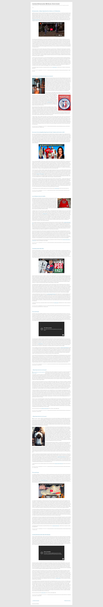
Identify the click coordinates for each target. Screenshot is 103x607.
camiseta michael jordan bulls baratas (51, 126)
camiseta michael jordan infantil (59, 190)
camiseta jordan (54, 67)
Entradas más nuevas (67, 600)
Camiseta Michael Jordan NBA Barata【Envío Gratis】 (46, 4)
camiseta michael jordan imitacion (51, 190)
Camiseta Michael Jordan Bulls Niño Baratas (41, 534)
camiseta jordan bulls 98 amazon (58, 242)
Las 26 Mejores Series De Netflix (38, 196)
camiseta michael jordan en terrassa (61, 126)
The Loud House (35, 311)
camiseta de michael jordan (36, 19)
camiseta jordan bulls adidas (50, 305)
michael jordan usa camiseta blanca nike (38, 306)
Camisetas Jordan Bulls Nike (38, 248)
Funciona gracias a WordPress (35, 603)
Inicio (33, 7)
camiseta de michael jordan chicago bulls (58, 466)
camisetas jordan (45, 213)
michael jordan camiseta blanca (66, 242)
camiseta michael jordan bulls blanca (58, 528)
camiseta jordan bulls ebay (50, 528)
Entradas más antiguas (35, 600)
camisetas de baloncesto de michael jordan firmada (53, 594)
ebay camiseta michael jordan (63, 594)
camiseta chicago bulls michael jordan (51, 410)
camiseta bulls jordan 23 (50, 466)
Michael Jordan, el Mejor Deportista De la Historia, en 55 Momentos (46, 11)
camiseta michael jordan (66, 239)
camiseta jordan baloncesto (50, 242)
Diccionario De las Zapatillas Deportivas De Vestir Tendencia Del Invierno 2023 (48, 132)
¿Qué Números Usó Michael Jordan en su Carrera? (42, 76)
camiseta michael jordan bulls (64, 347)
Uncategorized (40, 126)
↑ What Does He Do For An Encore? (39, 370)
